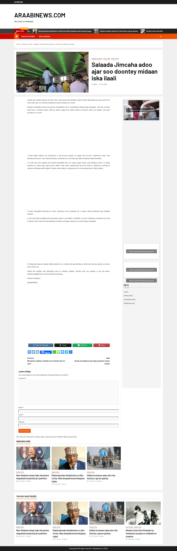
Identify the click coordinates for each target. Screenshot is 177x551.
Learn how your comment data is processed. (61, 437)
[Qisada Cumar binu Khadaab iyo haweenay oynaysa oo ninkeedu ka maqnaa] (143, 513)
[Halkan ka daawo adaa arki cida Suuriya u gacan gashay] (104, 458)
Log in (126, 292)
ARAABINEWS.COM (39, 15)
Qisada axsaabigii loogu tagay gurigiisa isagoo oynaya (92, 361)
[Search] (161, 36)
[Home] (16, 36)
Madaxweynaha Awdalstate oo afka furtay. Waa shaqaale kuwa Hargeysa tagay (48, 31)
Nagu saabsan (44, 36)
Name (21, 407)
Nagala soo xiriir (28, 36)
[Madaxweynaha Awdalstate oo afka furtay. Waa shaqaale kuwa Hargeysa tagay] (68, 458)
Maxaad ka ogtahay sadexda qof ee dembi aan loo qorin (46, 361)
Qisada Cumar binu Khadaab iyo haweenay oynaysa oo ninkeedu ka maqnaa (141, 533)
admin (95, 84)
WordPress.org (129, 303)
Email (20, 415)
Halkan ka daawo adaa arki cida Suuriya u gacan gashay (102, 31)
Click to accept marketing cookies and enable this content (141, 111)
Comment (22, 378)
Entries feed (128, 296)
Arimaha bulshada (97, 58)
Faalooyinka (106, 58)
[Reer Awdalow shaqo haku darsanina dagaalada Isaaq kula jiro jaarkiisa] (33, 458)
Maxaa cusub (115, 58)
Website (21, 422)
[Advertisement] (68, 135)
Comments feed (129, 300)
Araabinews (97, 549)
